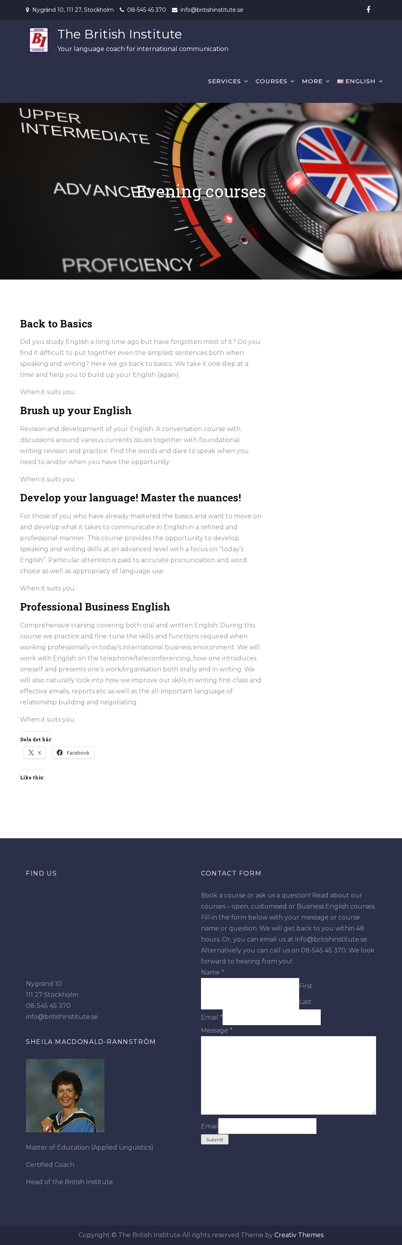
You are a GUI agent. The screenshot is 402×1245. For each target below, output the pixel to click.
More (312, 81)
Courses (271, 81)
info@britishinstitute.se (212, 9)
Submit (214, 1140)
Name (212, 972)
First (305, 986)
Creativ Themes (298, 1235)
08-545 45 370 (146, 9)
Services (224, 81)
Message (216, 1030)
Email (212, 1017)
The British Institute (119, 34)
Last (305, 1002)
